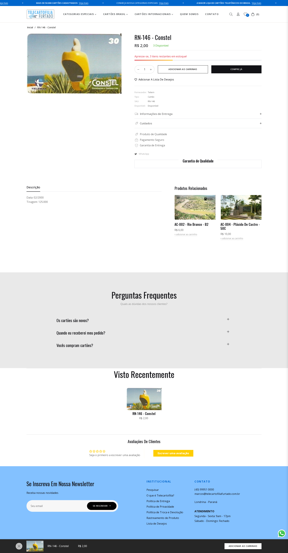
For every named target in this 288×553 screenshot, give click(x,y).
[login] (238, 14)
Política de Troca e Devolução (164, 512)
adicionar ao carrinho (243, 546)
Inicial (30, 27)
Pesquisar (152, 490)
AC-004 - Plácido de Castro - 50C (240, 226)
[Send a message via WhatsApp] (281, 533)
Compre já (236, 69)
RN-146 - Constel (144, 413)
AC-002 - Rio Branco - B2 (191, 224)
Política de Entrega (158, 501)
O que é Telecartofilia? (160, 495)
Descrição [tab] (33, 187)
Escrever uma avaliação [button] (173, 453)
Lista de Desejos (156, 523)
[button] (231, 14)
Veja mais (71, 2)
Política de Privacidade (160, 506)
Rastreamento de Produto (162, 518)
